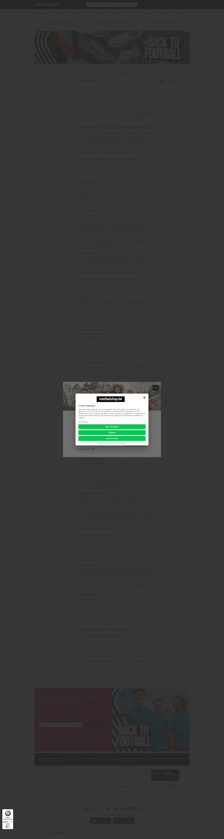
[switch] (7, 826)
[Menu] (11, 810)
